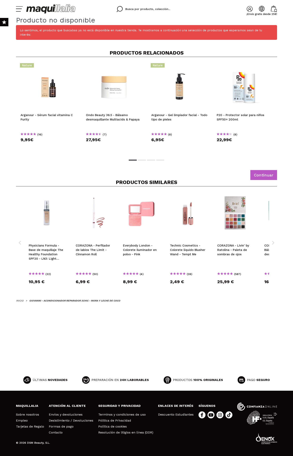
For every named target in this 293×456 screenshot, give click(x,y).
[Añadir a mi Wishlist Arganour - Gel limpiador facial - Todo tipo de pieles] (179, 66)
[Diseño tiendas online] (266, 438)
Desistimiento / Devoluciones (71, 420)
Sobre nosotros (27, 414)
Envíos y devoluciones (66, 414)
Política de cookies (112, 426)
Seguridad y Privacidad (119, 406)
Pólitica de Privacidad (114, 420)
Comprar (48, 147)
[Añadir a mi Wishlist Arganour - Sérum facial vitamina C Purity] (49, 66)
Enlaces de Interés (175, 406)
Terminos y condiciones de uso (122, 414)
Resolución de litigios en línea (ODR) (125, 432)
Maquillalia (27, 406)
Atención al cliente (67, 406)
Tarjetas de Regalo (30, 426)
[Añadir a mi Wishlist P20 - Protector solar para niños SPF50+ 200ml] (245, 66)
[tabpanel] (49, 107)
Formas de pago (61, 426)
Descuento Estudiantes (176, 414)
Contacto (56, 432)
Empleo (22, 420)
